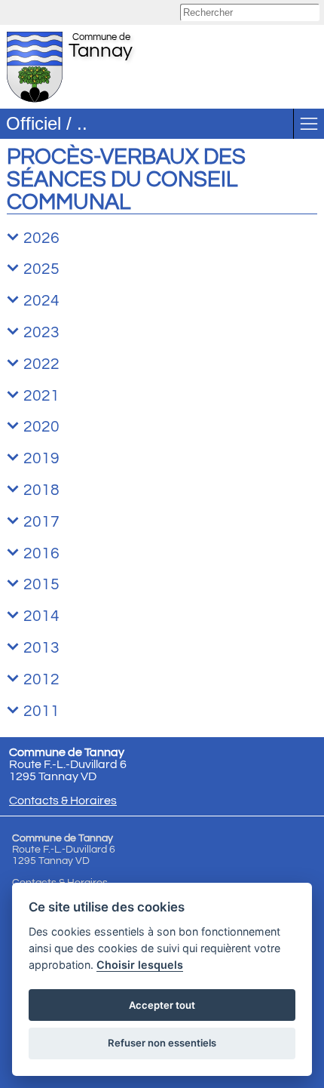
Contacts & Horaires (63, 800)
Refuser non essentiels (162, 1043)
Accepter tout (162, 1005)
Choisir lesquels (139, 964)
